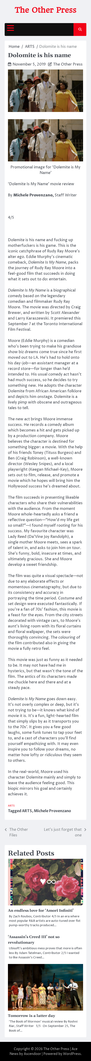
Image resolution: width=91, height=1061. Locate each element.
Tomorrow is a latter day (31, 1015)
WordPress (72, 1054)
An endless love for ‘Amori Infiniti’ (41, 910)
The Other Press (46, 9)
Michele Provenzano (52, 811)
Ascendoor (32, 1054)
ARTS (11, 805)
